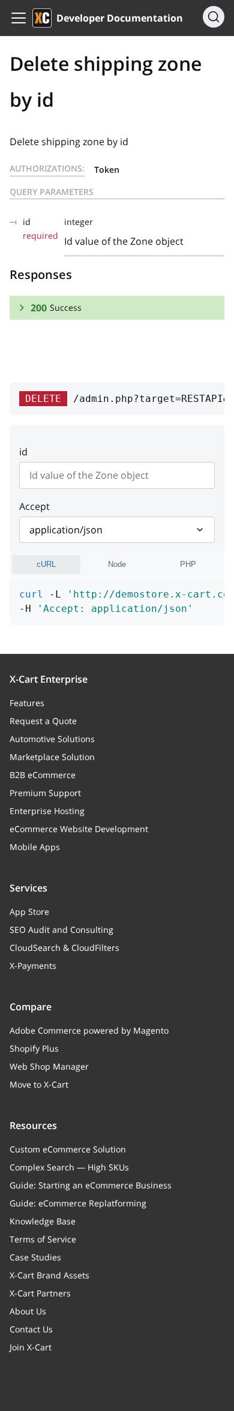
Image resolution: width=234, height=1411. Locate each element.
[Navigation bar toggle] (19, 18)
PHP (188, 564)
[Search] (213, 17)
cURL (46, 564)
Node (117, 564)
